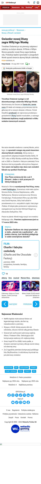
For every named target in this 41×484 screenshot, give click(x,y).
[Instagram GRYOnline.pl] (13, 395)
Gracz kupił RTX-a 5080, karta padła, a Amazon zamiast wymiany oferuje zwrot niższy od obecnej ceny (21, 344)
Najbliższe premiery (25, 385)
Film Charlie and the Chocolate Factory (20, 255)
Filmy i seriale (11, 371)
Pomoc (30, 417)
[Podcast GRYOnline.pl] (24, 395)
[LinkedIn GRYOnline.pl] (28, 395)
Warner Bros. (25, 278)
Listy (36, 7)
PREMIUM (5, 8)
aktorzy (4, 278)
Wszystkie (8, 367)
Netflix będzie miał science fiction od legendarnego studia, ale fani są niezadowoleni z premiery (18, 321)
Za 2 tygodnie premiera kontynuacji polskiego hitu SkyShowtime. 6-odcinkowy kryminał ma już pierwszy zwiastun (21, 352)
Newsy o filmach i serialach (11, 33)
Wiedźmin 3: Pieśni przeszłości (20, 377)
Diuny (13, 116)
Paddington (11, 189)
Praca (17, 417)
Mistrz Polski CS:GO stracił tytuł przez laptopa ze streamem (30, 294)
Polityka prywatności (10, 414)
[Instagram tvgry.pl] (20, 402)
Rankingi (29, 7)
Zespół (10, 417)
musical (16, 278)
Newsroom (16, 7)
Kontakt (23, 417)
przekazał (12, 113)
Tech (20, 371)
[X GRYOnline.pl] (16, 395)
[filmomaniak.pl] (8, 60)
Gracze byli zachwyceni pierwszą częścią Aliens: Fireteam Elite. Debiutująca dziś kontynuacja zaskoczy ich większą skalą (19, 335)
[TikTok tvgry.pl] (16, 402)
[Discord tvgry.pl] (24, 402)
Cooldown (24, 367)
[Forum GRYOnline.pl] (32, 395)
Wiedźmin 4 (12, 385)
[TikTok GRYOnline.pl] (20, 395)
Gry (22, 7)
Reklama (35, 414)
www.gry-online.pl (8, 30)
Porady (33, 367)
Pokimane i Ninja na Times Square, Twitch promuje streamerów (10, 294)
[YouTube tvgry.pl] (13, 402)
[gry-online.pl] (11, 3)
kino (10, 278)
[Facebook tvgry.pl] (28, 402)
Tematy (27, 371)
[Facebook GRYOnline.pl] (9, 395)
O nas (8, 410)
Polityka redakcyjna (28, 410)
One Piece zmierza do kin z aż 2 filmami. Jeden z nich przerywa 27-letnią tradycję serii (20, 179)
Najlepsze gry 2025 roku (30, 381)
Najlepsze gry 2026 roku (10, 381)
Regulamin (15, 410)
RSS (34, 371)
